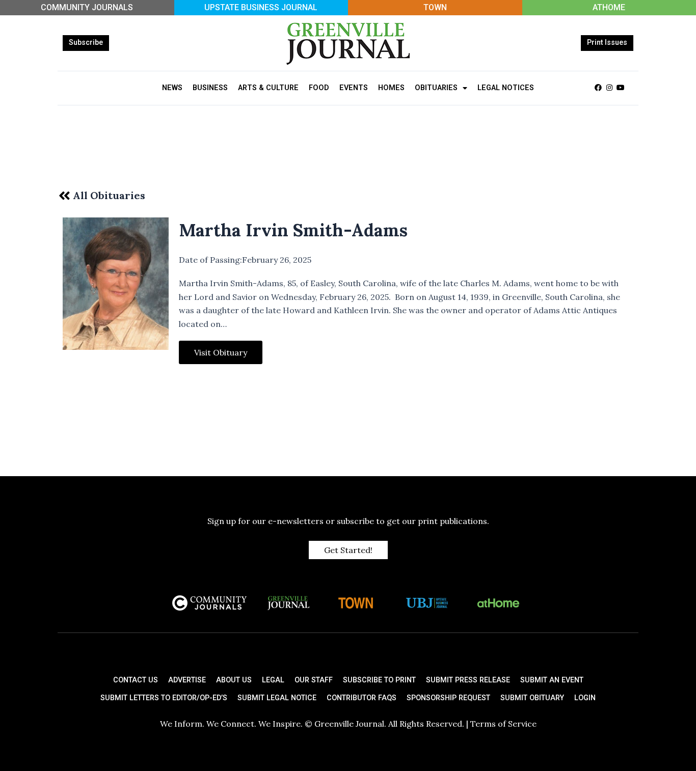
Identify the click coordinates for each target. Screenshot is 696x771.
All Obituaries (109, 195)
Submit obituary (532, 698)
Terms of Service (503, 724)
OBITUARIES (436, 88)
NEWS (172, 88)
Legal (273, 680)
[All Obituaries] (64, 195)
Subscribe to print (379, 680)
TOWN (435, 7)
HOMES (391, 88)
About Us (234, 680)
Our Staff (314, 680)
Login (585, 698)
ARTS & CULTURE (268, 88)
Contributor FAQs (361, 698)
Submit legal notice (276, 698)
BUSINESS (210, 88)
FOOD (319, 88)
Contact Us (135, 680)
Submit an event (551, 680)
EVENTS (353, 88)
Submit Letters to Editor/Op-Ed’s (163, 698)
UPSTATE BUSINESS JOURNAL (260, 7)
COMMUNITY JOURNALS (87, 7)
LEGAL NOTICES (505, 88)
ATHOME (609, 7)
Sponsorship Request (448, 698)
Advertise (187, 680)
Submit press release (468, 680)
